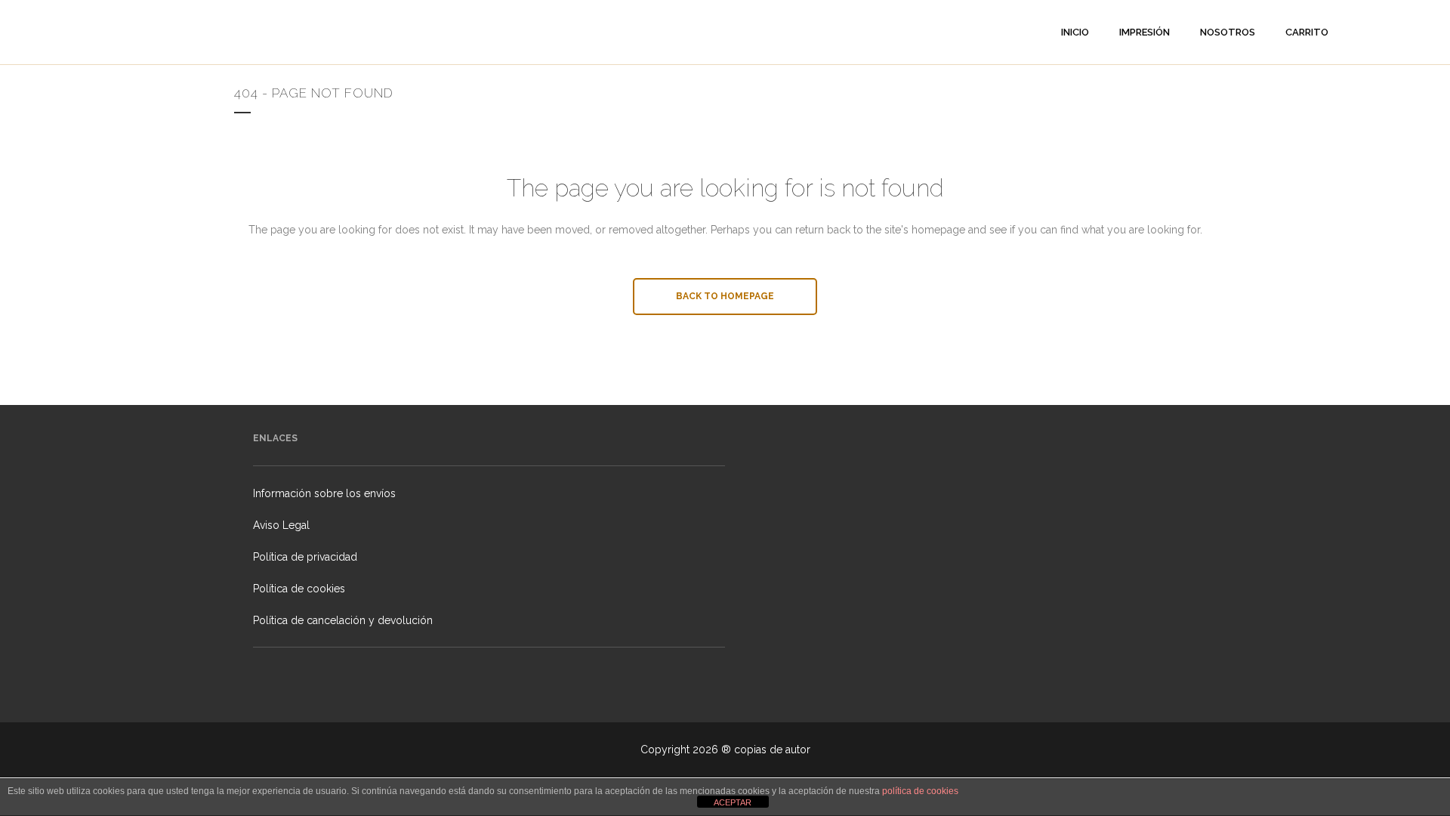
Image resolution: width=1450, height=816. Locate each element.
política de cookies (920, 791)
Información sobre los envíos (324, 493)
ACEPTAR (732, 802)
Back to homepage (725, 296)
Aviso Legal (281, 525)
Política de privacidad (305, 557)
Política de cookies (299, 589)
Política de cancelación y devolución (343, 620)
